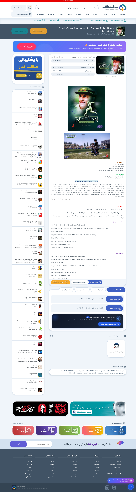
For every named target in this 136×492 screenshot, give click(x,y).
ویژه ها (70, 14)
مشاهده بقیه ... (117, 477)
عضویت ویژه (29, 471)
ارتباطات (75, 464)
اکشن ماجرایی (95, 471)
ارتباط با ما (29, 464)
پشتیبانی (41, 14)
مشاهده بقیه (57, 336)
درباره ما (30, 461)
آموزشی (119, 461)
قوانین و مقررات (28, 474)
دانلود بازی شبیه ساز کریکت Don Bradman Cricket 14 (110, 373)
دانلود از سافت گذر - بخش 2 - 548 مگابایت (90, 308)
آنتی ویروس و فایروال (115, 464)
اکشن (97, 467)
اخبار (61, 14)
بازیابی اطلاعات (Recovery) (114, 474)
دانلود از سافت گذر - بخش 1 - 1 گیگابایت (90, 299)
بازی (113, 14)
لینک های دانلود (116, 290)
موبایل (105, 14)
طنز (53, 474)
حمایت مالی (29, 477)
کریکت (54, 74)
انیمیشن (52, 464)
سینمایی (52, 471)
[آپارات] (114, 488)
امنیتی (75, 467)
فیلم (96, 14)
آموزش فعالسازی (98, 290)
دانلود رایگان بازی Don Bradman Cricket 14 (73, 371)
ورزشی (58, 74)
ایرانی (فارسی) (117, 467)
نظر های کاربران (66, 290)
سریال (53, 467)
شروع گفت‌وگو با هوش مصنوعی (108, 324)
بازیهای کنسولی (95, 474)
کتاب (79, 14)
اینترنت (75, 471)
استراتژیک (96, 464)
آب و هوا (74, 461)
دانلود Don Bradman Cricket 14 (116, 371)
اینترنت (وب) (118, 471)
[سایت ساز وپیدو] (69, 47)
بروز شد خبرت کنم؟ (58, 282)
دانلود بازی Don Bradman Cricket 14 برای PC (82, 373)
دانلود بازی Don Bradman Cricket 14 (96, 371)
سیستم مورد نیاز (82, 290)
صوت (87, 14)
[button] (62, 57)
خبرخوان (52, 14)
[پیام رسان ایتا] (107, 488)
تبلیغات (30, 467)
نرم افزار (122, 14)
